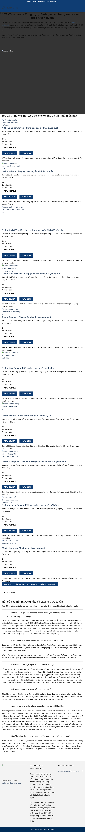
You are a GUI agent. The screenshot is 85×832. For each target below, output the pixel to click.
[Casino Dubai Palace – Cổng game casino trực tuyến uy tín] (10, 268)
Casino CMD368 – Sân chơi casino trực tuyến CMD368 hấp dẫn (33, 230)
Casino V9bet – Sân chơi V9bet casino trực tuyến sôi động (30, 505)
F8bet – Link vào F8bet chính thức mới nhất (23, 548)
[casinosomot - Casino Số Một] (10, 7)
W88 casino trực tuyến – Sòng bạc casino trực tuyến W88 (30, 128)
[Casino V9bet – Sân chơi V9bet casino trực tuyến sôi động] (11, 500)
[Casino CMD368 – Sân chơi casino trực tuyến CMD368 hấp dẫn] (13, 217)
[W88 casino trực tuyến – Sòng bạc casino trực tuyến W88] (11, 122)
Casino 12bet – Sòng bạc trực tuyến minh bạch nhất (27, 171)
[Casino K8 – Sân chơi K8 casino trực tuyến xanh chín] (11, 359)
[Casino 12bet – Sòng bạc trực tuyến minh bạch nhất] (11, 166)
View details (10, 147)
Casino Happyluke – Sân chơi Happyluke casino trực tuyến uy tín (34, 462)
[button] (24, 7)
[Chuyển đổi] (8, 613)
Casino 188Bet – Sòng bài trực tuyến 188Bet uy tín (26, 416)
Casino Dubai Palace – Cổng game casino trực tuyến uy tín (31, 273)
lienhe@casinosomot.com (11, 783)
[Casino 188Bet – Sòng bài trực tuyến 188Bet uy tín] (11, 408)
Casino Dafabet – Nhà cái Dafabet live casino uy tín (27, 317)
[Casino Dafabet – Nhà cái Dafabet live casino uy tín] (11, 312)
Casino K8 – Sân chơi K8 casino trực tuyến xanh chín (28, 368)
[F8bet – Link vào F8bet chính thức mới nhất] (11, 543)
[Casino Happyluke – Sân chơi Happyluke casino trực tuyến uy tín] (11, 455)
